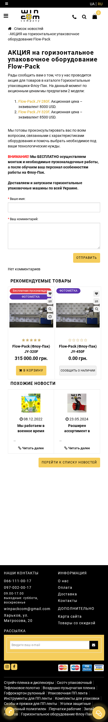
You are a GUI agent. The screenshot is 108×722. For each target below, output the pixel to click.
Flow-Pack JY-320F (33, 112)
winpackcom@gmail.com (27, 609)
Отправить (86, 258)
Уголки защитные (75, 704)
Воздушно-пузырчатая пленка (69, 688)
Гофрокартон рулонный (24, 693)
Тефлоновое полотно (22, 688)
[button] (93, 420)
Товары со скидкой (76, 623)
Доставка (67, 594)
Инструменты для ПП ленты (28, 698)
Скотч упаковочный (74, 682)
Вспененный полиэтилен (25, 709)
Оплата (65, 587)
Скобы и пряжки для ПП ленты (30, 704)
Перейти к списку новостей (69, 462)
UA (92, 4)
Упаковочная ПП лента (68, 693)
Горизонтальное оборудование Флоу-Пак (56, 714)
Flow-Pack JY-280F (33, 101)
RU (100, 4)
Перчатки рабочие (65, 709)
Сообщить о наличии (78, 370)
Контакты (67, 601)
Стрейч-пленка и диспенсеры (29, 682)
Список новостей (28, 29)
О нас (63, 581)
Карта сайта (70, 616)
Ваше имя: (17, 199)
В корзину (32, 370)
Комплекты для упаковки (77, 698)
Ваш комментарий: (24, 219)
